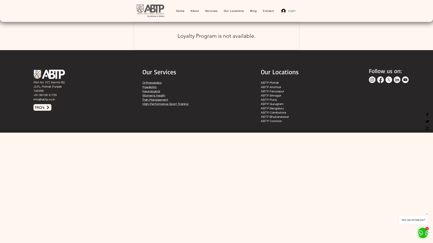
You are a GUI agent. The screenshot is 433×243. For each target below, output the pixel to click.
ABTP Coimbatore (273, 112)
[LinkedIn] (397, 79)
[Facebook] (427, 114)
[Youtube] (405, 79)
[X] (388, 79)
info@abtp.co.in (44, 99)
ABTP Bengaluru (272, 108)
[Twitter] (427, 121)
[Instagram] (427, 128)
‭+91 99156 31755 (45, 95)
